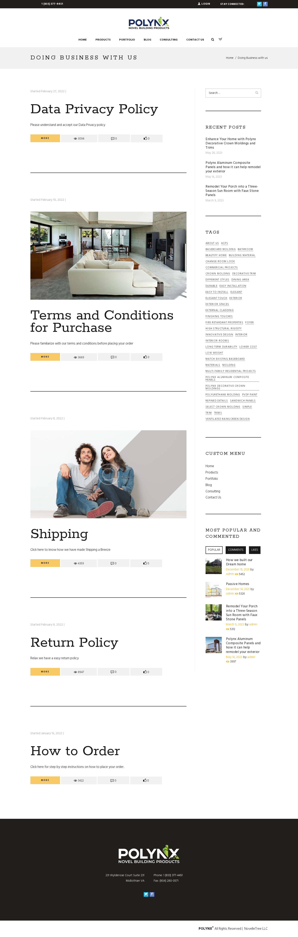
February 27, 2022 (52, 91)
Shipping (59, 534)
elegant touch (216, 298)
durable (212, 286)
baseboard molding (221, 249)
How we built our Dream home (239, 562)
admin (230, 574)
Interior (241, 335)
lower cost (248, 347)
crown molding (218, 274)
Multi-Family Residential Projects (231, 371)
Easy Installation (233, 286)
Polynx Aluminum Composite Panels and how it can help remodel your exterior (233, 167)
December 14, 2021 (238, 589)
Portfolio (212, 479)
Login (206, 4)
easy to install (217, 292)
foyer (249, 322)
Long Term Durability (221, 347)
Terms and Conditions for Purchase (102, 322)
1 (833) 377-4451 (52, 4)
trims (218, 413)
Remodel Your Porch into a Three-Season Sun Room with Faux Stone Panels (232, 191)
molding (229, 365)
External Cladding (220, 310)
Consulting (213, 491)
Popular (214, 549)
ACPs (224, 243)
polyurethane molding (223, 395)
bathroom (245, 249)
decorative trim (244, 274)
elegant (236, 292)
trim (209, 413)
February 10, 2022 (52, 199)
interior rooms (217, 341)
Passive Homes (237, 584)
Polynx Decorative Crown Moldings (225, 388)
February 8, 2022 (52, 418)
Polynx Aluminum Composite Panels (227, 379)
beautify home (216, 255)
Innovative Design (219, 335)
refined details (217, 401)
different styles (217, 280)
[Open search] (212, 40)
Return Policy (74, 642)
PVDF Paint (249, 395)
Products (212, 472)
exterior (235, 298)
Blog (209, 485)
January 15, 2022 (51, 733)
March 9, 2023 (215, 200)
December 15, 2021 (237, 569)
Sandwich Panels (243, 401)
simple (247, 407)
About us (212, 243)
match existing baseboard (225, 359)
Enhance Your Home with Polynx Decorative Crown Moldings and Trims (231, 143)
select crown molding (223, 407)
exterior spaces (217, 304)
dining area (240, 280)
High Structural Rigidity (224, 329)
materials (213, 365)
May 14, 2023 (214, 176)
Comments (235, 549)
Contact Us (213, 497)
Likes (254, 549)
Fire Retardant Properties (224, 322)
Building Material (242, 255)
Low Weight (214, 353)
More (45, 138)
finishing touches (219, 316)
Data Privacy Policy (94, 109)
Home (230, 58)
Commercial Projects (222, 267)
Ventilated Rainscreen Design (228, 419)
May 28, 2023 (214, 152)
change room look (220, 261)
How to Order (75, 751)
